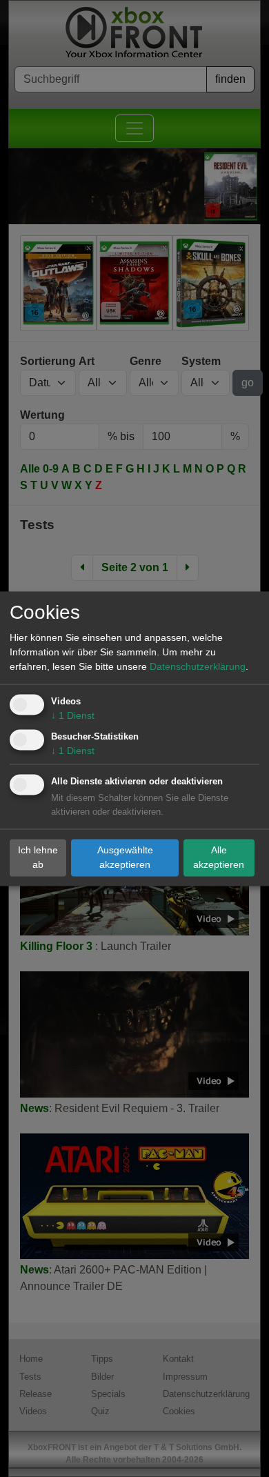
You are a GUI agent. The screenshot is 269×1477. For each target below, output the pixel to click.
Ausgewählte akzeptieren (125, 857)
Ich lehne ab (38, 857)
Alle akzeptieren (218, 857)
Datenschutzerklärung (198, 666)
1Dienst (72, 715)
